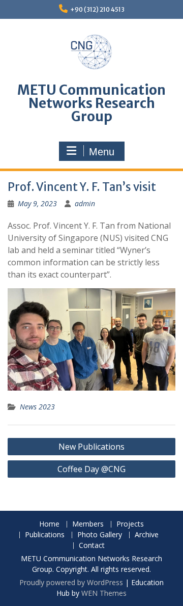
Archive (147, 535)
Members (88, 524)
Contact (92, 545)
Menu (101, 151)
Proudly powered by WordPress (71, 582)
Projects (130, 524)
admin (85, 203)
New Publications (91, 446)
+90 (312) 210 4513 (97, 9)
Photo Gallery (99, 535)
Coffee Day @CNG (91, 469)
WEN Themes (104, 593)
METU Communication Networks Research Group (91, 103)
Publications (45, 535)
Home (49, 524)
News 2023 (37, 406)
